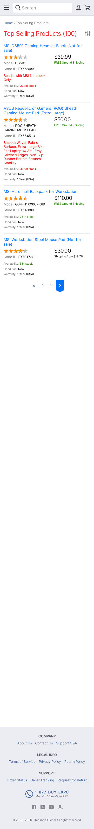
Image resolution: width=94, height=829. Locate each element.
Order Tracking (42, 780)
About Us (24, 743)
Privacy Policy (50, 761)
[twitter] (43, 807)
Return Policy (74, 761)
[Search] (18, 7)
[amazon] (60, 807)
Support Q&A (66, 743)
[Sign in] (78, 7)
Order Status (17, 780)
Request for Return (72, 780)
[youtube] (51, 807)
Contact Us (44, 743)
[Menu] (6, 7)
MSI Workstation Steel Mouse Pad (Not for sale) (42, 242)
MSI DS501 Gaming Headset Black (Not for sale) (43, 48)
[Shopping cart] (87, 7)
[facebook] (34, 807)
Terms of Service (22, 761)
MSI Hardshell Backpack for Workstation (40, 191)
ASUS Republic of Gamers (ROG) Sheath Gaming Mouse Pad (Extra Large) (40, 110)
